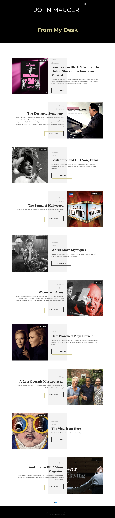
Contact (73, 4)
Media (58, 4)
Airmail (54, 152)
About (65, 4)
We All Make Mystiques (68, 250)
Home (33, 4)
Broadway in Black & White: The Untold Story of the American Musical (75, 71)
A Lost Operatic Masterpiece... (41, 381)
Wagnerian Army (51, 292)
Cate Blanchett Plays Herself (72, 336)
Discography (49, 4)
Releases (55, 63)
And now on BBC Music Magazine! (46, 469)
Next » (59, 503)
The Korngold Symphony (45, 113)
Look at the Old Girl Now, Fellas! (75, 160)
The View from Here (66, 428)
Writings (40, 4)
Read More (61, 90)
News (53, 60)
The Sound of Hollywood (46, 205)
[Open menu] (80, 4)
